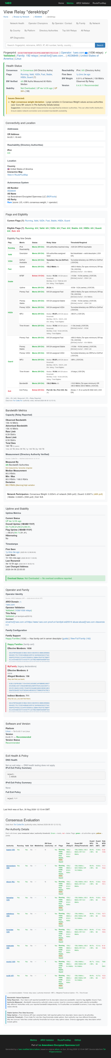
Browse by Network (21, 16)
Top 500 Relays (69, 30)
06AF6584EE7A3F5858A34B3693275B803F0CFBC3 (29, 690)
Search (100, 45)
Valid (31, 74)
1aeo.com (10, 604)
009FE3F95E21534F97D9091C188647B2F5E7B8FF (29, 657)
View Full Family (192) (80, 638)
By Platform (30, 30)
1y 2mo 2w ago (83, 74)
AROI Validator (83, 3)
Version (65, 85)
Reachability (68, 70)
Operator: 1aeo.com (72, 52)
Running (24, 74)
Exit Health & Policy (17, 755)
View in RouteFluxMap (17, 174)
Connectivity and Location (20, 123)
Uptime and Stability (17, 508)
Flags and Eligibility (17, 214)
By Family (80, 23)
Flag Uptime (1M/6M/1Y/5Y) (19, 529)
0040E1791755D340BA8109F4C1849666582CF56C (29, 655)
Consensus (11, 70)
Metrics (70, 3)
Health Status (14, 66)
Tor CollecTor (17, 400)
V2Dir (37, 74)
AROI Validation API (18, 598)
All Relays (85, 30)
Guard (30, 77)
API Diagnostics (17, 37)
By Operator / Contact (62, 23)
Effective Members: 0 (18, 670)
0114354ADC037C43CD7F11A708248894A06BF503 (29, 660)
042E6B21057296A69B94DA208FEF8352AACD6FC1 (29, 686)
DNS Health (11, 759)
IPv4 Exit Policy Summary (19, 767)
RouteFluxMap (99, 3)
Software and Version (18, 723)
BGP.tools (51, 196)
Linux (18, 58)
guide (65, 638)
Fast (43, 74)
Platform (10, 728)
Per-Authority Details (17, 829)
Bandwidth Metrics (16, 410)
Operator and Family (17, 590)
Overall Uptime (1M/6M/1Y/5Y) (20, 523)
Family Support (13, 635)
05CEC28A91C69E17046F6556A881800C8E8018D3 (29, 688)
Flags (9, 74)
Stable (49, 74)
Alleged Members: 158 (18, 676)
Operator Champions (38, 23)
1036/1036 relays (23, 610)
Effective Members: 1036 (20, 648)
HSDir (23, 77)
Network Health (17, 23)
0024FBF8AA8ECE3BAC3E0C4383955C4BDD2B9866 (29, 653)
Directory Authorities (48, 30)
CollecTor (14, 459)
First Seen (67, 74)
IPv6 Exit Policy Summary (19, 782)
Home (61, 3)
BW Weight (67, 78)
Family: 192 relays (27, 55)
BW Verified (11, 81)
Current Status (13, 518)
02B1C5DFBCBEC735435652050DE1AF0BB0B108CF (29, 684)
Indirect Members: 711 (18, 695)
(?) (20, 602)
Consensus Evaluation (23, 819)
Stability (10, 88)
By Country (15, 30)
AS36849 (38, 16)
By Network (95, 23)
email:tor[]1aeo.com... (52, 55)
